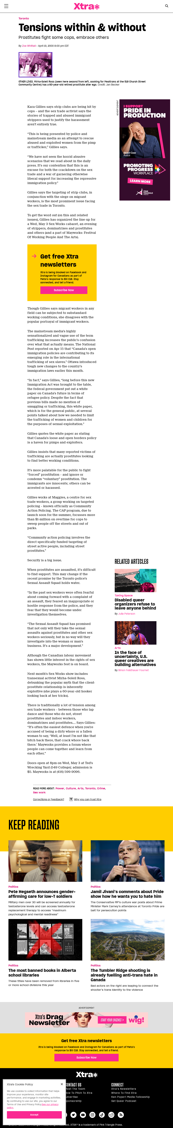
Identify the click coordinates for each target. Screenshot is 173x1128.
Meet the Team (75, 1088)
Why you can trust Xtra (87, 799)
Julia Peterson (126, 613)
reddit (111, 1115)
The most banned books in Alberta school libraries (42, 973)
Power (60, 788)
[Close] (62, 1084)
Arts (118, 648)
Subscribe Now (64, 290)
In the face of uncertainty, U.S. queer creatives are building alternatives (135, 659)
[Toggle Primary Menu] (6, 6)
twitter (73, 1115)
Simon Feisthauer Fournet (133, 670)
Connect (117, 1085)
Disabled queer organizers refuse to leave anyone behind (135, 604)
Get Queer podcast (123, 1101)
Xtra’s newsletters (123, 1088)
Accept (34, 1114)
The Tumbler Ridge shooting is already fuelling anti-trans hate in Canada (124, 975)
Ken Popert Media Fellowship (130, 1096)
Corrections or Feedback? (48, 799)
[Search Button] (167, 6)
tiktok (102, 1115)
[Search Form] (167, 6)
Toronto (24, 18)
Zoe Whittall (29, 45)
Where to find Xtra (124, 1092)
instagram (92, 1115)
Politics (13, 886)
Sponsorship (73, 1101)
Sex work (39, 792)
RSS (121, 1115)
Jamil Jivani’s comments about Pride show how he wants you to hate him (127, 894)
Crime (101, 788)
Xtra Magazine (86, 6)
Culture (71, 788)
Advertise (71, 1096)
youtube (83, 1115)
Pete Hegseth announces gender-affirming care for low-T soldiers (41, 894)
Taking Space (124, 595)
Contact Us (73, 1085)
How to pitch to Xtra (78, 1092)
